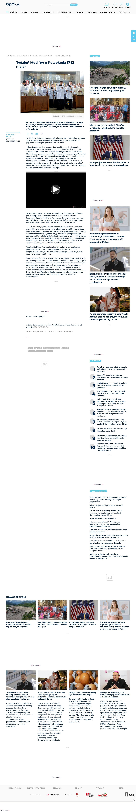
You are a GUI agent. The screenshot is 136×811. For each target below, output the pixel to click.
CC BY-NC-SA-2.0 (40, 327)
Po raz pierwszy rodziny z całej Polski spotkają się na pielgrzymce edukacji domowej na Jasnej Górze (106, 513)
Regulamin (57, 788)
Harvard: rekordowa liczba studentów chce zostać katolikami (108, 530)
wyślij (41, 134)
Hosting (121, 788)
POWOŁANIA (65, 348)
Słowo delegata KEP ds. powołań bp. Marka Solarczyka (49, 331)
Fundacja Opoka (14, 788)
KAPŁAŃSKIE (38, 348)
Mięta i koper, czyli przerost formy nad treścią (106, 506)
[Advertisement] (68, 32)
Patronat (100, 788)
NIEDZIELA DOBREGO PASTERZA (52, 348)
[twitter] (134, 36)
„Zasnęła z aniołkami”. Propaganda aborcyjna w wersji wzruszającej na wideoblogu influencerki (105, 524)
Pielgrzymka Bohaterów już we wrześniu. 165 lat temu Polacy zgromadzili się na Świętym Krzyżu (107, 548)
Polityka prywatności (36, 788)
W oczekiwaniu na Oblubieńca (103, 518)
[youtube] (134, 40)
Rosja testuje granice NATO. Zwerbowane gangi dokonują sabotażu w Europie (107, 542)
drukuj (37, 134)
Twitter (32, 134)
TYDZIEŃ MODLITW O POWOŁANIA (36, 351)
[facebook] (134, 33)
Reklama (78, 788)
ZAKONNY (50, 351)
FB (28, 134)
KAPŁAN (30, 348)
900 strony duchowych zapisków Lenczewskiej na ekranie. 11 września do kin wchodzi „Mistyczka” (109, 556)
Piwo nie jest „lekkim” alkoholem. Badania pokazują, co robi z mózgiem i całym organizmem (108, 499)
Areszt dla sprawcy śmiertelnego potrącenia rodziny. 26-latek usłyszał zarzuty (109, 536)
